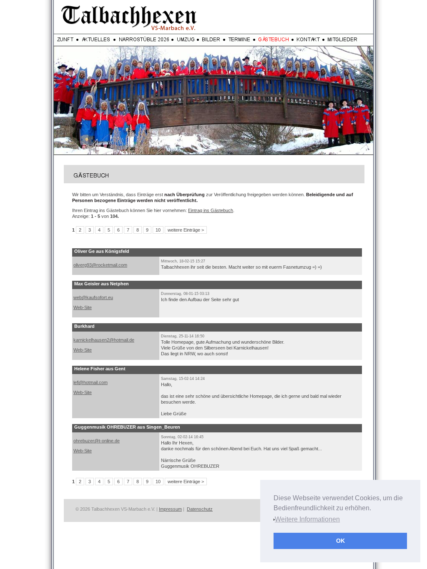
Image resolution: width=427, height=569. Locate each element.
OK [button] (340, 540)
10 (158, 229)
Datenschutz (200, 509)
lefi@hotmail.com (90, 382)
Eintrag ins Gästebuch (210, 210)
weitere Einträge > (186, 229)
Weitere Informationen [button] (307, 519)
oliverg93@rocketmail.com (100, 264)
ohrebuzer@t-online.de (96, 440)
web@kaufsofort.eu (93, 297)
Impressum (170, 509)
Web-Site (82, 307)
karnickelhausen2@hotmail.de (103, 339)
